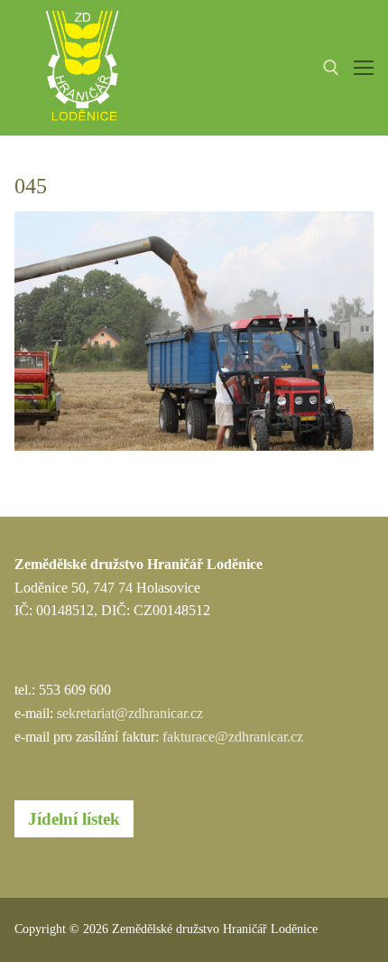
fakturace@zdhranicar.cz (232, 736)
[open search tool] (331, 68)
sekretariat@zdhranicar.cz (130, 713)
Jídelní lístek (74, 818)
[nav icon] (364, 68)
